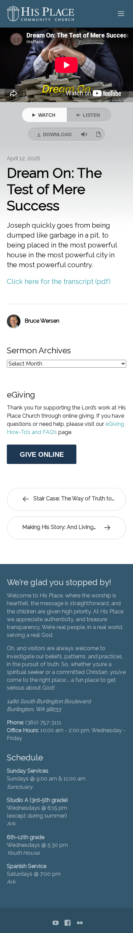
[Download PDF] (98, 134)
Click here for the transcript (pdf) (58, 281)
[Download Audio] (84, 134)
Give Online (42, 454)
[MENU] (118, 14)
